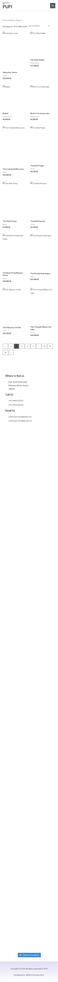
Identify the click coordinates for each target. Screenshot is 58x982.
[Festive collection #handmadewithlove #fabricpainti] (36, 445)
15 (50, 346)
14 (44, 346)
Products (11, 20)
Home (5, 20)
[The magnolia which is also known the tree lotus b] (36, 821)
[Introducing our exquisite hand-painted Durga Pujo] (49, 702)
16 (5, 352)
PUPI (7, 6)
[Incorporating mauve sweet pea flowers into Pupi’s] (9, 560)
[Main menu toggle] (52, 5)
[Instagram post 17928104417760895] (22, 697)
